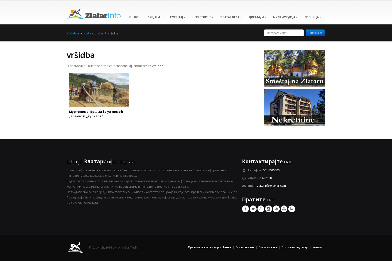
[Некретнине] (294, 107)
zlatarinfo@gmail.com (271, 186)
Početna (73, 33)
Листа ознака (267, 247)
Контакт (318, 247)
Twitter (253, 208)
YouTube (284, 208)
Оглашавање (244, 247)
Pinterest (276, 208)
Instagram (268, 208)
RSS (291, 208)
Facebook (245, 208)
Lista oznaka (93, 33)
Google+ (260, 208)
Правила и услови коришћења (209, 247)
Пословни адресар (295, 247)
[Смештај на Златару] (294, 68)
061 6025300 (271, 170)
